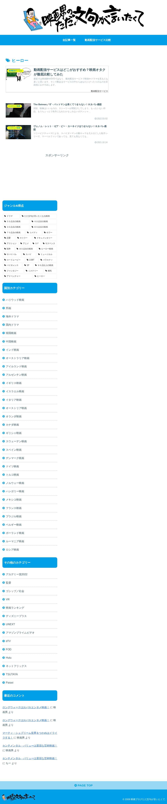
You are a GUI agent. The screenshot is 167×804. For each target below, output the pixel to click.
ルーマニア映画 (15, 541)
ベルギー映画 (14, 524)
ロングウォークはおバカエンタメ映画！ (25, 707)
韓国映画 (11, 332)
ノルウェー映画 (15, 482)
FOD (8, 649)
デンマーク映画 (15, 458)
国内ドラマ (12, 324)
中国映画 (11, 341)
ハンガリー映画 (15, 491)
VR (8, 599)
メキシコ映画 (14, 499)
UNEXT (10, 624)
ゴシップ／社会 (15, 591)
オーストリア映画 (16, 408)
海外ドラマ (12, 316)
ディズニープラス (16, 615)
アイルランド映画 (16, 366)
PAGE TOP (85, 785)
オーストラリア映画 (17, 358)
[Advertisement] (57, 171)
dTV (8, 641)
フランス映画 (14, 508)
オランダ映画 (14, 416)
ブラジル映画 (14, 516)
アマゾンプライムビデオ (20, 632)
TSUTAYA (12, 674)
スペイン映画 (14, 449)
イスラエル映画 (15, 391)
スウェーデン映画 (16, 441)
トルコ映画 (12, 474)
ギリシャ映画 (14, 432)
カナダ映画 (12, 424)
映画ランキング (15, 607)
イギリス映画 (14, 382)
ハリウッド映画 (15, 299)
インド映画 (12, 349)
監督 (8, 582)
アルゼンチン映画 (16, 374)
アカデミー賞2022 (16, 574)
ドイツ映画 (12, 466)
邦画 (8, 308)
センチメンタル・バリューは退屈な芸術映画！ (29, 745)
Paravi (9, 682)
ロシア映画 (12, 549)
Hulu (8, 657)
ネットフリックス (16, 665)
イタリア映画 (14, 399)
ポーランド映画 (15, 532)
